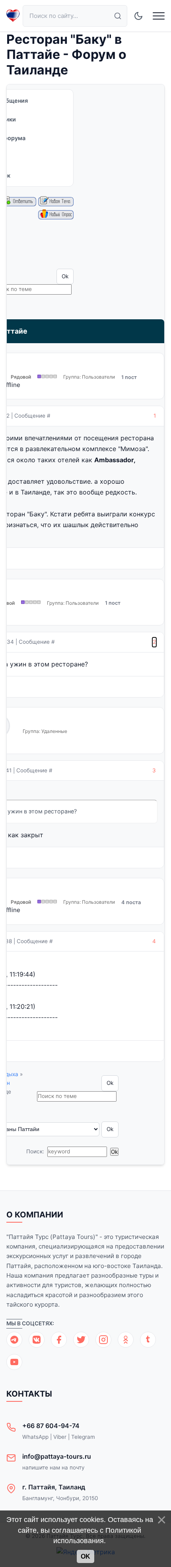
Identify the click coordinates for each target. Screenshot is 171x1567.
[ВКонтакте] (37, 1340)
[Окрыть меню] (159, 16)
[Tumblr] (148, 1340)
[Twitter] (81, 1340)
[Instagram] (103, 1340)
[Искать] (117, 16)
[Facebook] (59, 1340)
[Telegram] (14, 1340)
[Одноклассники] (126, 1340)
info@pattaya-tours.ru (56, 1456)
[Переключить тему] (138, 16)
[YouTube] (14, 1362)
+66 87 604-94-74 (51, 1426)
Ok (85, 1556)
